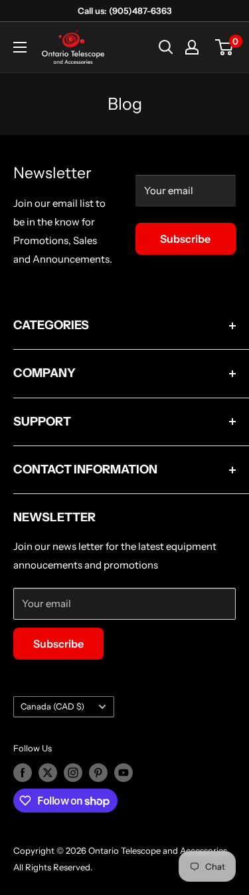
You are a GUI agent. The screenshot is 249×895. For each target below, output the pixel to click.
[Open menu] (20, 47)
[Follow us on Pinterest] (98, 772)
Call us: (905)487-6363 (125, 10)
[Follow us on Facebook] (22, 772)
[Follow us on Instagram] (73, 772)
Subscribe (185, 238)
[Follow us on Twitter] (48, 772)
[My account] (192, 47)
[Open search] (166, 47)
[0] (224, 47)
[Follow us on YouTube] (123, 772)
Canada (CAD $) (52, 706)
